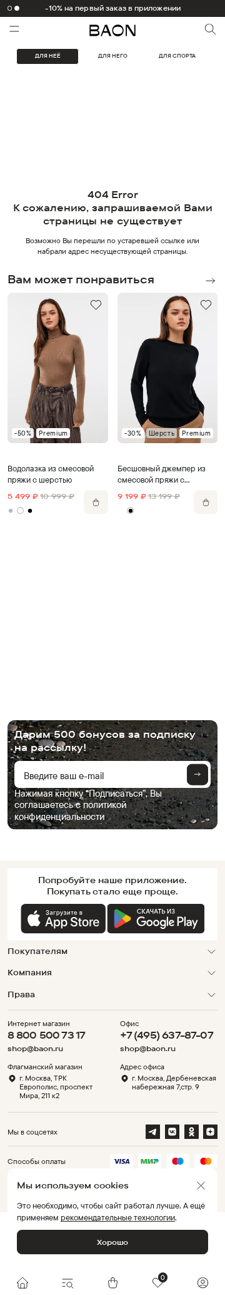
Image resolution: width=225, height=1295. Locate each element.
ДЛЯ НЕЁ (48, 56)
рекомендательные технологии (118, 1217)
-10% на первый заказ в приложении (113, 8)
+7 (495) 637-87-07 (166, 1035)
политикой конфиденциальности (70, 810)
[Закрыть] (201, 1185)
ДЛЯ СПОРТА (177, 56)
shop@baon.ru (35, 1048)
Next (210, 280)
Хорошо (112, 1242)
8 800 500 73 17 (47, 1035)
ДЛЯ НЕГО (113, 56)
